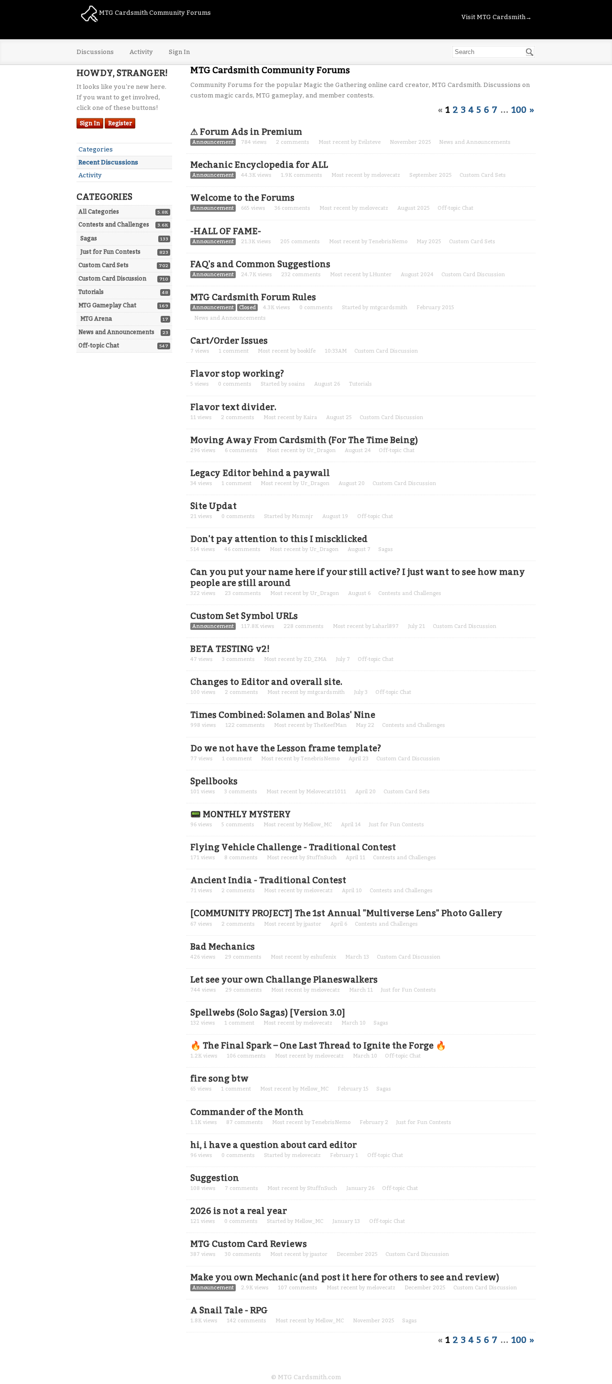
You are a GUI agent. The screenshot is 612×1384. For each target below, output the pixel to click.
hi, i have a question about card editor (273, 1145)
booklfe (306, 351)
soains (296, 384)
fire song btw (219, 1078)
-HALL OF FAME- (225, 231)
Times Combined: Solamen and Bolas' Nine (282, 715)
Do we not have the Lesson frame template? (285, 748)
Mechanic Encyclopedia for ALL (259, 165)
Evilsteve (369, 142)
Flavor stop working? (237, 373)
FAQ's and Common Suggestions (260, 264)
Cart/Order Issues (229, 340)
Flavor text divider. (233, 407)
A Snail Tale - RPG (229, 1310)
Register (120, 123)
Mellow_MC (317, 825)
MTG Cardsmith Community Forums (154, 12)
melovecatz (385, 175)
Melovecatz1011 (326, 792)
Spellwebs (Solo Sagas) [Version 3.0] (267, 1012)
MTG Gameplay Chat (107, 305)
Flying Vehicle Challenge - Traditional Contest (293, 847)
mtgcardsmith (388, 307)
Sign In (179, 51)
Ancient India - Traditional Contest (268, 880)
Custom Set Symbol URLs (244, 616)
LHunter (381, 274)
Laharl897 (385, 626)
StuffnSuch (321, 857)
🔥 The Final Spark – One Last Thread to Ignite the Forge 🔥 (318, 1045)
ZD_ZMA (315, 659)
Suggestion (214, 1178)
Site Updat (213, 506)
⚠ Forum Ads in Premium (246, 132)
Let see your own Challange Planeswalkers (284, 979)
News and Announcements (116, 332)
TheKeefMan (330, 725)
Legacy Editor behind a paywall (260, 473)
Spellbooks (214, 781)
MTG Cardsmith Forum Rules (253, 297)
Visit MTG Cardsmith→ (496, 17)
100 (519, 110)
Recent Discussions (108, 162)
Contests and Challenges (113, 224)
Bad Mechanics (222, 946)
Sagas (88, 238)
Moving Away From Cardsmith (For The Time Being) (304, 440)
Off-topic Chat (98, 345)
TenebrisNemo (388, 241)
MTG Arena (96, 318)
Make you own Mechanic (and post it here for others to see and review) (344, 1277)
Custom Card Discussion (112, 278)
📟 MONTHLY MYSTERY (240, 814)
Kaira (310, 417)
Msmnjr (302, 516)
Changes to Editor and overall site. (266, 682)
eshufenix (323, 957)
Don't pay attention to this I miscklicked (279, 539)
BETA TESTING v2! (230, 649)
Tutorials (91, 292)
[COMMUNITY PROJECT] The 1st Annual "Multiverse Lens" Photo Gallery (346, 913)
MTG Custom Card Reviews (248, 1244)
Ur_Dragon (321, 450)
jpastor (312, 924)
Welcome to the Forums (242, 198)
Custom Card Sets (103, 265)
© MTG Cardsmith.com (306, 1377)
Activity (141, 51)
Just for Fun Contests (110, 252)
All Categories (98, 211)
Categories (95, 149)
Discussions (95, 51)
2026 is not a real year (238, 1211)
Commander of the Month (247, 1112)
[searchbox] (494, 51)
